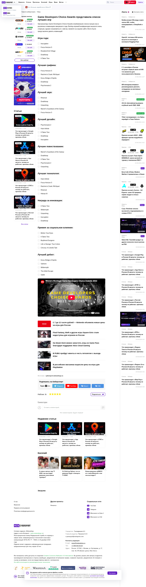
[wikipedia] (39, 568)
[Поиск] (108, 2)
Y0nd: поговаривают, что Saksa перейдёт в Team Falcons (133, 118)
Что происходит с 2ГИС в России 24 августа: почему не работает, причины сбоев (94, 442)
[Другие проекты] (8, 2)
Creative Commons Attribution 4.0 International (58, 555)
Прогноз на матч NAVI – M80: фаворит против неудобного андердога (132, 137)
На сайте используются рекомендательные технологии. (32, 562)
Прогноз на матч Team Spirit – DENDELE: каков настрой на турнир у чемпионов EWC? (132, 158)
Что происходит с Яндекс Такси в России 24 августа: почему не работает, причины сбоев (132, 350)
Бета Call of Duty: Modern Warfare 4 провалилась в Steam (133, 173)
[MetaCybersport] (22, 525)
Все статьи (24, 224)
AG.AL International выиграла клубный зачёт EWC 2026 (132, 104)
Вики (56, 2)
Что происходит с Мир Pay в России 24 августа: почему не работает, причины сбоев (132, 382)
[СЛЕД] (105, 435)
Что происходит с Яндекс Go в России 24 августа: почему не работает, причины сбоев (133, 367)
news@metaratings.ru (78, 543)
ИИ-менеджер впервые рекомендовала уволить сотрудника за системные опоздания (131, 88)
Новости (21, 2)
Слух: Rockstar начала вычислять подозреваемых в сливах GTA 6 (132, 211)
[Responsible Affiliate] (97, 568)
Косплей (44, 2)
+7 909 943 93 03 (77, 545)
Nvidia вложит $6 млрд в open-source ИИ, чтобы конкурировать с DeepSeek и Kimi (133, 23)
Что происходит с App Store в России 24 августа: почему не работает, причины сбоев (71, 442)
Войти (140, 2)
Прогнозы (36, 2)
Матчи (61, 2)
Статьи (28, 2)
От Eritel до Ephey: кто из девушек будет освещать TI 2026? (71, 473)
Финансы (53, 505)
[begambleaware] (68, 568)
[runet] (16, 568)
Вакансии (17, 505)
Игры (50, 2)
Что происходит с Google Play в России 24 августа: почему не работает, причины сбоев (48, 442)
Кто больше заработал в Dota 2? (39, 7)
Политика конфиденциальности (24, 511)
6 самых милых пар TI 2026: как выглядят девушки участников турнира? (47, 474)
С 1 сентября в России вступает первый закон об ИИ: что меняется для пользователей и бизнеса (133, 70)
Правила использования (22, 508)
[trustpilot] (53, 568)
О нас (16, 501)
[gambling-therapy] (82, 568)
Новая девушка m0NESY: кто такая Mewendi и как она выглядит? (94, 473)
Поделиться (96, 394)
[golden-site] (25, 568)
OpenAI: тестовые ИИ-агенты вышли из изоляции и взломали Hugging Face (132, 39)
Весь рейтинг (25, 60)
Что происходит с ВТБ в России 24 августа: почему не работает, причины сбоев (132, 334)
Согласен (112, 573)
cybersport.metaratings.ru (54, 376)
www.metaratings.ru (36, 533)
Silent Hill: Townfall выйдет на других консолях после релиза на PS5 (133, 242)
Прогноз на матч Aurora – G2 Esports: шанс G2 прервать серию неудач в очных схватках (132, 193)
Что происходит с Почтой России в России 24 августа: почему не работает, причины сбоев (24, 216)
